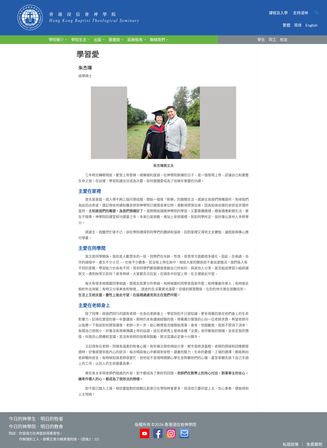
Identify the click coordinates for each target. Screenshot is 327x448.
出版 (97, 39)
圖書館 (114, 39)
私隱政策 (291, 444)
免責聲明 (314, 444)
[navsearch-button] (316, 13)
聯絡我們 (157, 39)
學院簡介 (56, 39)
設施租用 (134, 39)
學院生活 (78, 39)
